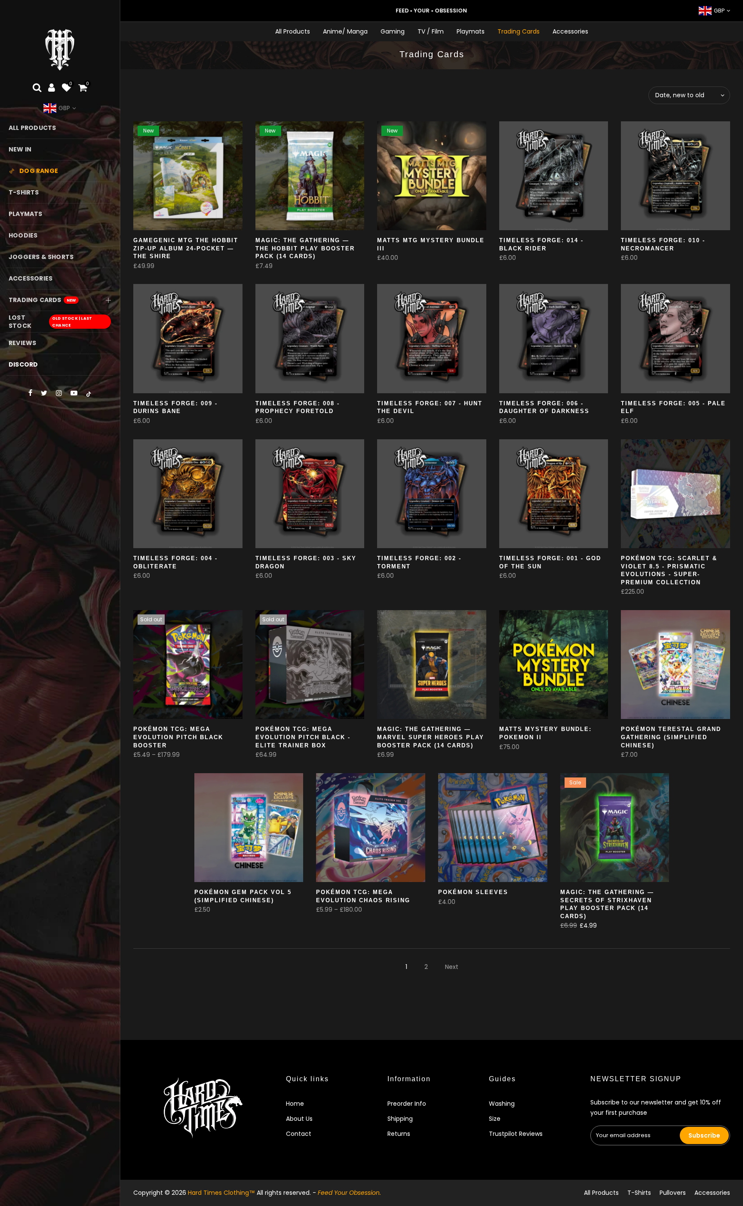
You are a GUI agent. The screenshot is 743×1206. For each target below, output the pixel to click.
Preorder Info (406, 1103)
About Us (299, 1118)
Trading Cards (518, 31)
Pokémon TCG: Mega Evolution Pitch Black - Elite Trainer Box (302, 737)
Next (451, 966)
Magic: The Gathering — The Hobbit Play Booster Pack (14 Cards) (305, 248)
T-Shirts (639, 1192)
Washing (502, 1103)
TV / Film (431, 31)
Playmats (471, 31)
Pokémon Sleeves (473, 892)
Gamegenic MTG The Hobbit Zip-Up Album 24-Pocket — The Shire (185, 248)
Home (295, 1103)
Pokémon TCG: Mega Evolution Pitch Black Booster (178, 737)
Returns (398, 1133)
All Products (292, 31)
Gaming (393, 31)
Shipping (400, 1118)
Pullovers (673, 1192)
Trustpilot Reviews (516, 1133)
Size (494, 1118)
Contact (298, 1133)
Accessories (570, 31)
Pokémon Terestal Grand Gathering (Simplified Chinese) (671, 737)
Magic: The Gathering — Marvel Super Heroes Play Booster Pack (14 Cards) (430, 737)
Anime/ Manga (345, 31)
